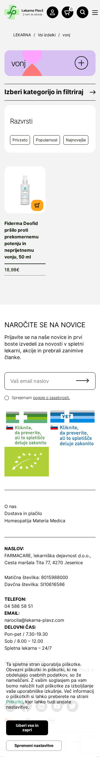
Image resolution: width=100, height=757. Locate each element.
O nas (10, 506)
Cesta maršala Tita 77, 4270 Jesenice (43, 562)
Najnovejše (76, 139)
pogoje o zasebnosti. (51, 397)
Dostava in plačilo (23, 513)
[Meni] (95, 12)
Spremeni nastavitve (33, 745)
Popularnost (47, 139)
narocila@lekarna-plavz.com (34, 620)
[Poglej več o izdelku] (25, 189)
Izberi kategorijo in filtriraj (43, 92)
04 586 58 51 (18, 606)
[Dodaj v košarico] (37, 205)
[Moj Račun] (52, 12)
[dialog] (50, 704)
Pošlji (82, 380)
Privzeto (20, 139)
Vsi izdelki (47, 34)
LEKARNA (22, 34)
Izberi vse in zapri (27, 727)
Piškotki (14, 701)
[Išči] (82, 12)
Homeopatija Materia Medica (34, 520)
